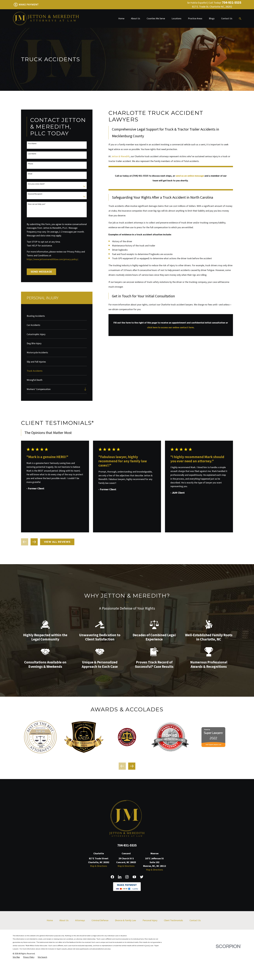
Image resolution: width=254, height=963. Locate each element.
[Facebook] (112, 877)
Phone (30, 164)
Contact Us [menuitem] (226, 18)
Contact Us (195, 920)
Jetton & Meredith (120, 156)
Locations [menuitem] (176, 18)
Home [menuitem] (121, 18)
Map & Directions (98, 865)
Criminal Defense (100, 920)
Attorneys (80, 920)
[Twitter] (141, 877)
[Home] (46, 18)
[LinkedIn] (119, 877)
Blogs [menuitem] (212, 18)
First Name (32, 143)
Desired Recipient (35, 194)
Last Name (32, 154)
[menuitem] (57, 315)
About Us (64, 920)
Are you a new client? (36, 184)
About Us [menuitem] (135, 18)
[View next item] (34, 541)
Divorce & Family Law (125, 920)
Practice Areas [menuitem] (195, 18)
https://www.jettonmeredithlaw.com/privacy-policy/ (52, 259)
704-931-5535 (231, 2)
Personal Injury (150, 920)
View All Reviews (57, 541)
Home (50, 920)
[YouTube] (134, 877)
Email (30, 174)
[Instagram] (127, 877)
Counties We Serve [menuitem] (156, 18)
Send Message (41, 271)
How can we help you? (36, 204)
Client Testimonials (173, 920)
